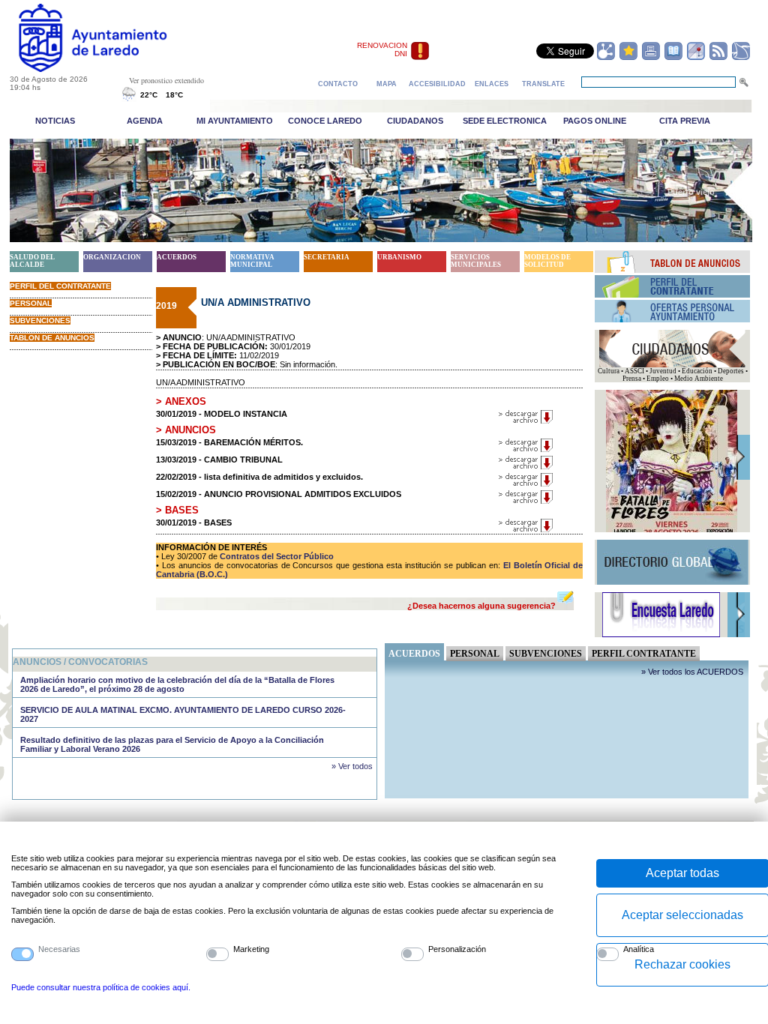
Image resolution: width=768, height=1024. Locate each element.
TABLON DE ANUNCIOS (52, 338)
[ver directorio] (673, 57)
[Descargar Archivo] (526, 421)
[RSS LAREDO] (718, 57)
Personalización (457, 949)
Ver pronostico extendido (166, 80)
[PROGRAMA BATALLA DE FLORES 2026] (671, 530)
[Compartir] (606, 57)
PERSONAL (31, 303)
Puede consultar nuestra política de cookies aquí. (100, 987)
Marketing (251, 949)
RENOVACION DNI (382, 49)
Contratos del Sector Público (276, 556)
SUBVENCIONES (40, 320)
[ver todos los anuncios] (673, 269)
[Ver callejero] (696, 57)
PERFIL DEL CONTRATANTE (60, 286)
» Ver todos (352, 766)
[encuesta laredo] (661, 635)
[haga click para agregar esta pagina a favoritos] (628, 57)
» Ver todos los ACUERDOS (692, 671)
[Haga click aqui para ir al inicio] (110, 68)
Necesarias (59, 949)
